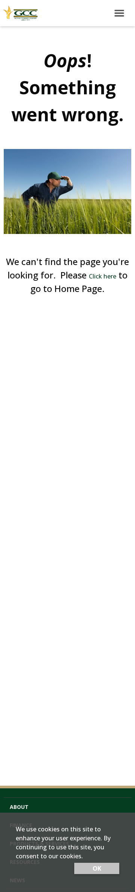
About (19, 806)
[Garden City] (19, 13)
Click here (102, 276)
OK (97, 868)
